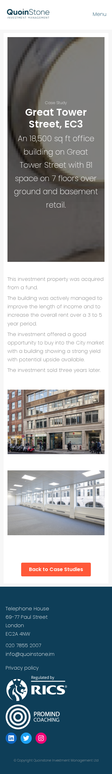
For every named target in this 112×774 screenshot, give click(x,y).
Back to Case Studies (56, 569)
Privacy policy (22, 667)
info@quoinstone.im (30, 654)
